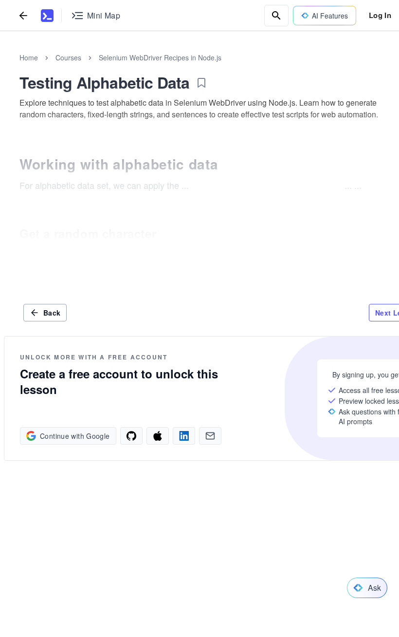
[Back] (23, 15)
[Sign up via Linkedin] (130, 436)
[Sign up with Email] (164, 436)
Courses (68, 57)
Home (28, 57)
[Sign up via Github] (62, 436)
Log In (380, 15)
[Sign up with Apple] (96, 436)
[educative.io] (47, 15)
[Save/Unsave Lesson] (201, 83)
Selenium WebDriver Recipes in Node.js (160, 57)
